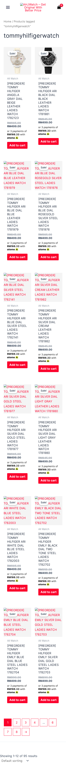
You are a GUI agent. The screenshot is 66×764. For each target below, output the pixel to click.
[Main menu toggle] (8, 7)
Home (7, 21)
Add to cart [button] (17, 145)
